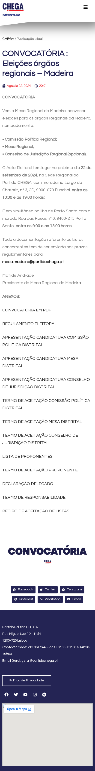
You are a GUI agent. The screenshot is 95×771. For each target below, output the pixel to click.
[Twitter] (16, 694)
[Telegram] (44, 694)
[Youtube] (25, 694)
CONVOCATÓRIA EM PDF (26, 310)
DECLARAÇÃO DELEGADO (27, 484)
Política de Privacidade (26, 680)
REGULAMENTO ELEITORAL (29, 324)
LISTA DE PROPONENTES (27, 456)
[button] (23, 589)
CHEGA (8, 39)
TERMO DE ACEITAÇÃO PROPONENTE (40, 470)
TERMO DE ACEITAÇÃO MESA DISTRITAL (42, 422)
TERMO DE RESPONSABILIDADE (33, 497)
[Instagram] (35, 694)
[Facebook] (6, 694)
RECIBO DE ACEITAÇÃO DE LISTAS (35, 511)
